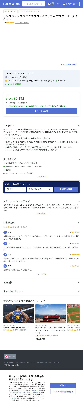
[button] (41, 125)
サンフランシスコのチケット (29, 11)
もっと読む (41, 213)
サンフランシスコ (10, 11)
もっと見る (41, 177)
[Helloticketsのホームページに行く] (12, 3)
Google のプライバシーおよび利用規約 (26, 392)
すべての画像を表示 (69, 64)
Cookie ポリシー (36, 390)
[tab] (41, 125)
